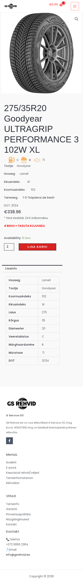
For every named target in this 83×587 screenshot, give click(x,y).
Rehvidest (13, 483)
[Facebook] (9, 440)
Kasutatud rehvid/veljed (22, 473)
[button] (76, 19)
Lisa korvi (38, 246)
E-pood (11, 468)
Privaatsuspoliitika (18, 514)
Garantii (11, 509)
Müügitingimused (17, 519)
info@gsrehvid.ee (18, 555)
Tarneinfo (12, 504)
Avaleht (11, 462)
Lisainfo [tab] (11, 268)
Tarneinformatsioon (19, 478)
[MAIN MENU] (75, 6)
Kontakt (11, 524)
